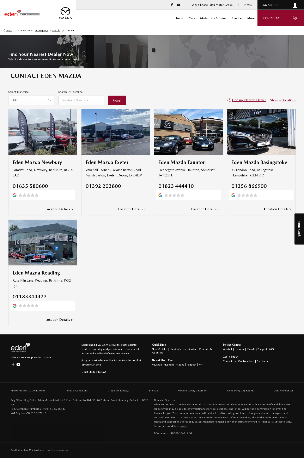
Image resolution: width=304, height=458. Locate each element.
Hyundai (169, 364)
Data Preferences (283, 390)
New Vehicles (160, 349)
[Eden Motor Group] (21, 13)
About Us (157, 352)
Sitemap (153, 390)
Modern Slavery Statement (192, 390)
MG (201, 364)
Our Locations (246, 361)
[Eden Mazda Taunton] (188, 132)
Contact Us (205, 349)
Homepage (41, 30)
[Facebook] (172, 5)
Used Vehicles (178, 349)
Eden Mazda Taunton (182, 162)
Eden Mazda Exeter (107, 162)
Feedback (262, 361)
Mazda (56, 30)
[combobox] (31, 100)
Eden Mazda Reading (36, 273)
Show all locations (283, 100)
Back (9, 30)
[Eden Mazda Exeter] (115, 132)
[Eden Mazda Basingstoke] (261, 132)
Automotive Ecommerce (51, 450)
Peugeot (191, 364)
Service (192, 349)
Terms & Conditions (76, 390)
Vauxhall (157, 364)
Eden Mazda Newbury (37, 162)
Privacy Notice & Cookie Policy (28, 390)
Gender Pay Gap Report (240, 390)
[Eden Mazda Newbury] (42, 132)
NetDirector (20, 450)
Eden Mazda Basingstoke (259, 162)
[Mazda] (65, 12)
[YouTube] (178, 5)
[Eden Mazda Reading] (42, 242)
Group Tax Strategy (118, 390)
